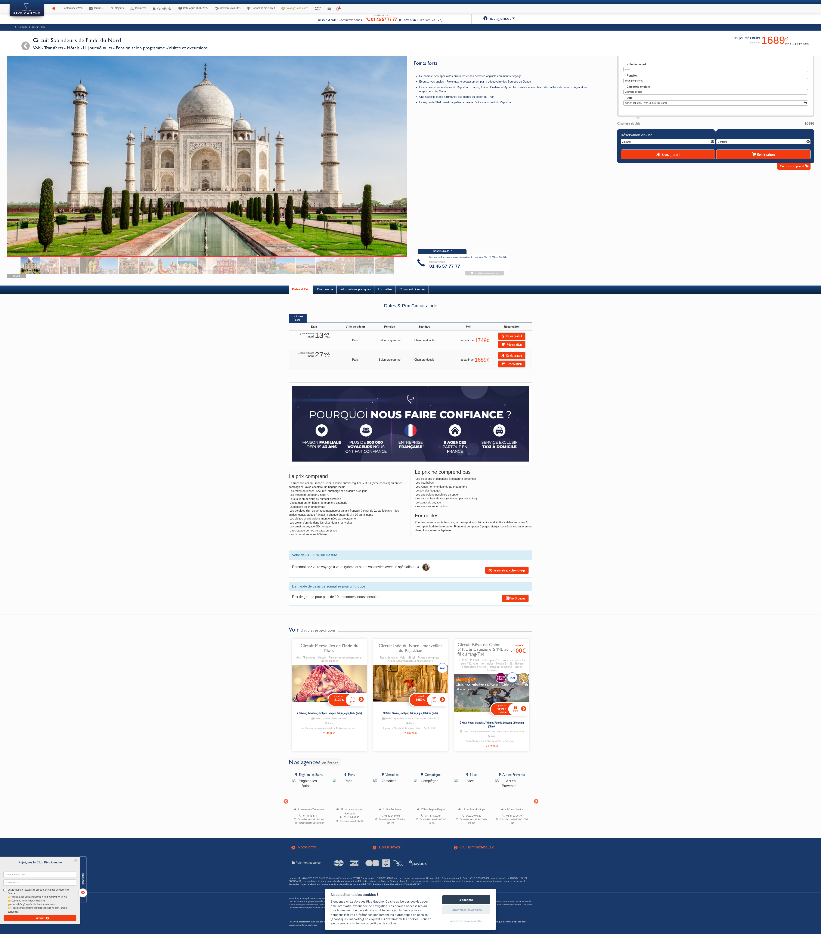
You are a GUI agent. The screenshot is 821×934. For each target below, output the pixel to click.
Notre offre (304, 847)
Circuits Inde (39, 26)
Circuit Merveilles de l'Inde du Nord (329, 648)
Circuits (22, 26)
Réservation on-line (636, 135)
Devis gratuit (670, 154)
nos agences (500, 18)
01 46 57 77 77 (383, 18)
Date (629, 97)
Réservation (765, 154)
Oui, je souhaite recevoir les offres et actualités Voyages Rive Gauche (38, 900)
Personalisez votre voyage (508, 570)
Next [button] (535, 801)
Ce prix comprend (792, 166)
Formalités (385, 289)
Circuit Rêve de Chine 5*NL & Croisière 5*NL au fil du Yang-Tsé (483, 649)
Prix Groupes (517, 598)
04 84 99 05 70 (514, 815)
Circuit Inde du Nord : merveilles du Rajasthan (410, 648)
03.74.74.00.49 (432, 815)
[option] (309, 799)
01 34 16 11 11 (311, 815)
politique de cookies (383, 923)
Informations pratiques (355, 289)
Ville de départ (636, 64)
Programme (325, 289)
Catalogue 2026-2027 (195, 8)
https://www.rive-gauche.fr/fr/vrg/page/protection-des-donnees (31, 902)
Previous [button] (285, 801)
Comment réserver (412, 289)
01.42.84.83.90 (351, 817)
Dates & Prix (301, 289)
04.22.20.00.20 (473, 815)
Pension (632, 75)
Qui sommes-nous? (474, 847)
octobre (298, 318)
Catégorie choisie (638, 86)
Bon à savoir (386, 847)
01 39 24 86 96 (392, 815)
